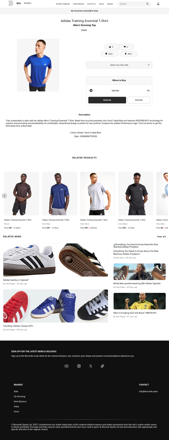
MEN (19, 3)
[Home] (11, 3)
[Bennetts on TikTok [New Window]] (102, 369)
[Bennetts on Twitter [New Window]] (90, 369)
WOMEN (27, 3)
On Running (19, 396)
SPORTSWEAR (63, 4)
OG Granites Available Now (84, 11)
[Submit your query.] (147, 4)
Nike (16, 391)
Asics (16, 411)
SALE (101, 4)
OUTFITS (91, 4)
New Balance (20, 401)
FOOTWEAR (78, 4)
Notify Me (107, 100)
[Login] (158, 4)
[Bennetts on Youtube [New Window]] (67, 369)
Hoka (16, 406)
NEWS (110, 4)
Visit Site (138, 100)
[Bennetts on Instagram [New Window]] (79, 369)
